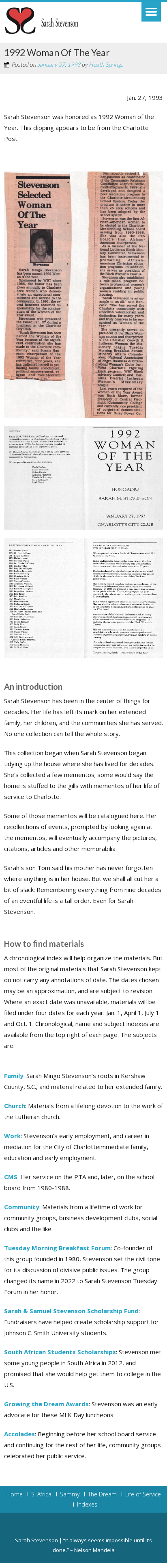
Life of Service (143, 1494)
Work (12, 1136)
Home (14, 1494)
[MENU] (151, 12)
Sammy (69, 1494)
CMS (10, 1177)
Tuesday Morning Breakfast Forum (57, 1248)
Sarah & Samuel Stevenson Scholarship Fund (71, 1311)
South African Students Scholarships (60, 1352)
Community (21, 1207)
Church (14, 1106)
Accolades (19, 1434)
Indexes (87, 1504)
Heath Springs (106, 64)
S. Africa (41, 1494)
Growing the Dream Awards (46, 1404)
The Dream (102, 1494)
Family (14, 1076)
